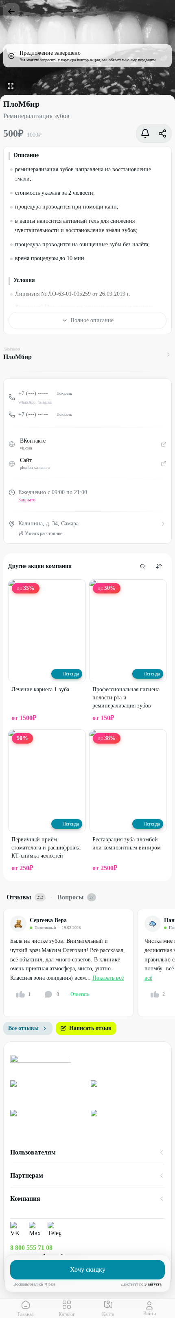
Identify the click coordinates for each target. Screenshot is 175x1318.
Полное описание (92, 320)
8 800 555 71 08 (31, 1247)
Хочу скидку (87, 1269)
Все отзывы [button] (23, 1028)
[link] (47, 1091)
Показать (64, 393)
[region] (89, 963)
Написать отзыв (90, 1028)
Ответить (79, 994)
